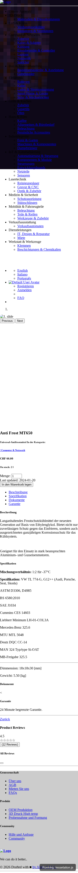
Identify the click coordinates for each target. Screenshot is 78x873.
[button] (43, 15)
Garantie (14, 504)
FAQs (13, 793)
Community (17, 838)
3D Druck (23, 814)
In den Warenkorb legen (16, 484)
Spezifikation (18, 496)
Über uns (15, 781)
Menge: (5, 476)
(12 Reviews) (10, 744)
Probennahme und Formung (28, 817)
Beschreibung (18, 492)
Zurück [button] (5, 719)
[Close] (1, 763)
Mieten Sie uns (19, 789)
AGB (12, 785)
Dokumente (17, 500)
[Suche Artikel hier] (5, 260)
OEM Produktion (20, 810)
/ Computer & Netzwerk (12, 450)
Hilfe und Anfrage (21, 834)
